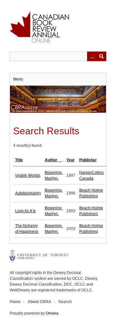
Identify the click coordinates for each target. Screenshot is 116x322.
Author (51, 160)
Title (19, 160)
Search (65, 301)
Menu (18, 79)
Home (15, 301)
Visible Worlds (27, 175)
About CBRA (39, 301)
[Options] (92, 56)
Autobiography (28, 193)
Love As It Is (25, 211)
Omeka (52, 313)
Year (70, 160)
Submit (101, 56)
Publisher (88, 160)
